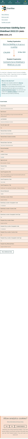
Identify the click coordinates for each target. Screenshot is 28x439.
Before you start (5, 17)
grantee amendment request (9, 90)
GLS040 (2, 157)
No (12, 426)
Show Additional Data (7, 251)
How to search (5, 19)
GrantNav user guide (6, 22)
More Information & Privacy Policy (15, 421)
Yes (7, 426)
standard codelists (12, 91)
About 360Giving (5, 14)
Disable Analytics (21, 426)
